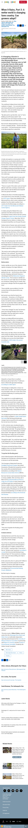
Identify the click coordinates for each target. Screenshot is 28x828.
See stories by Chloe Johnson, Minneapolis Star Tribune (13, 670)
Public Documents (6, 801)
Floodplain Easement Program (9, 465)
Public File (5, 810)
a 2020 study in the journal (15, 340)
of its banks (10, 481)
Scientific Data (5, 342)
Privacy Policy (6, 807)
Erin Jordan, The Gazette (8, 677)
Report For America (9, 642)
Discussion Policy (6, 804)
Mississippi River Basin (11, 652)
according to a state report (8, 384)
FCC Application (6, 813)
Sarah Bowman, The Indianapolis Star (8, 26)
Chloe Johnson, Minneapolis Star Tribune (8, 23)
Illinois (20, 652)
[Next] (25, 362)
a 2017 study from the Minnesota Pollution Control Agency (12, 205)
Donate (24, 2)
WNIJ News (8, 649)
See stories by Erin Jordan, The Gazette (11, 680)
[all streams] (26, 826)
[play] (2, 826)
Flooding (8, 655)
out (6, 481)
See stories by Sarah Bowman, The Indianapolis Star (13, 690)
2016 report (7, 198)
